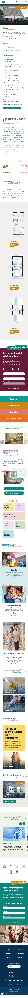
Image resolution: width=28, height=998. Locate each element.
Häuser (8, 949)
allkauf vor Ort (12, 966)
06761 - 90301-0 (11, 975)
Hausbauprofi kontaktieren (12, 488)
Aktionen (8, 953)
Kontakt (20, 957)
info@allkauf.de (11, 976)
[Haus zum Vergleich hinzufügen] (4, 2)
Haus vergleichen (14, 493)
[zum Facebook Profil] (10, 980)
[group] (14, 840)
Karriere (8, 957)
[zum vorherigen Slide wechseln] (20, 161)
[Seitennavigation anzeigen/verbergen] (26, 2)
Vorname (5, 371)
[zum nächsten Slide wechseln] (23, 161)
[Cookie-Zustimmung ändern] (2, 993)
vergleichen (9, 47)
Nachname (5, 376)
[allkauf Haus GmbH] (15, 1)
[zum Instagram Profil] (6, 980)
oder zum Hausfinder (8, 801)
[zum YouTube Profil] (18, 980)
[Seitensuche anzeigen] (23, 2)
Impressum (20, 993)
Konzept (20, 949)
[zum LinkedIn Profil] (14, 980)
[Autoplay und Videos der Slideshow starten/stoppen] (24, 21)
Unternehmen (20, 953)
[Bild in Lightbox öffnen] (14, 223)
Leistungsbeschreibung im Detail (11, 108)
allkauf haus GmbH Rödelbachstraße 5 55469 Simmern (12, 971)
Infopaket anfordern (14, 419)
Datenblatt (14, 399)
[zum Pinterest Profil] (22, 980)
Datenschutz (13, 993)
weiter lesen (13, 580)
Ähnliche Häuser (14, 406)
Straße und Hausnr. (7, 381)
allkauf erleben (14, 412)
